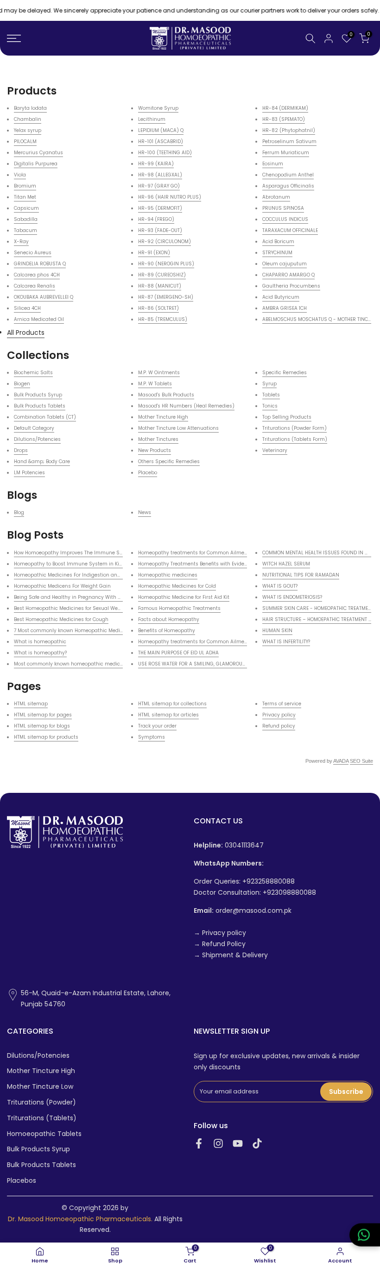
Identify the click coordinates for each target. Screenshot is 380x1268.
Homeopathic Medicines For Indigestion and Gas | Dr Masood (87, 574)
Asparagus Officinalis (288, 185)
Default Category (34, 428)
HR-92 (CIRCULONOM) (164, 241)
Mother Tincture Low (40, 1086)
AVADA (340, 761)
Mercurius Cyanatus (38, 152)
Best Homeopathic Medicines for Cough (61, 619)
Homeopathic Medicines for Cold (177, 586)
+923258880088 (268, 881)
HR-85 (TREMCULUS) (162, 319)
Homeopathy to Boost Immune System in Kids (69, 563)
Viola (20, 174)
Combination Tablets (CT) (45, 417)
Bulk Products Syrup (38, 394)
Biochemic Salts (33, 372)
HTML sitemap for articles (168, 714)
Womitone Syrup (158, 108)
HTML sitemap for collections (172, 703)
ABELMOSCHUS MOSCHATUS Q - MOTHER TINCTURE (320, 319)
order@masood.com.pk (242, 910)
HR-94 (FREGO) (156, 219)
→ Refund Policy (220, 944)
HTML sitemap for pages (43, 714)
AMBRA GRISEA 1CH (284, 308)
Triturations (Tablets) (41, 1118)
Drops (21, 450)
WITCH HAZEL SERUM (286, 563)
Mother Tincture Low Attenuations (178, 428)
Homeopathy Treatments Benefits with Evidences (197, 563)
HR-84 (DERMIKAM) (285, 108)
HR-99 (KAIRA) (156, 163)
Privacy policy (279, 714)
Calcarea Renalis (34, 285)
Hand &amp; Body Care (42, 461)
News (144, 512)
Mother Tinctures (158, 439)
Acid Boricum (278, 241)
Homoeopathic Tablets (44, 1134)
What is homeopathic (40, 641)
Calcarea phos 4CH (37, 274)
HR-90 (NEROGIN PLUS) (166, 263)
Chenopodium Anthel (288, 174)
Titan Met (25, 197)
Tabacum (25, 230)
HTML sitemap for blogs (42, 725)
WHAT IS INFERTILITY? (286, 641)
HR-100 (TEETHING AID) (165, 152)
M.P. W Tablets (155, 383)
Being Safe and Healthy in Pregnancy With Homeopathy (81, 597)
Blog (19, 512)
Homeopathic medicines (167, 574)
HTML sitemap (31, 703)
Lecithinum (151, 119)
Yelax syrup (27, 130)
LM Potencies (29, 472)
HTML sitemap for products (46, 737)
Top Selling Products (286, 417)
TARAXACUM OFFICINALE (290, 230)
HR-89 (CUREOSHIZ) (162, 274)
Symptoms (151, 737)
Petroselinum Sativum (289, 141)
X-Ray (21, 241)
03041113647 (229, 845)
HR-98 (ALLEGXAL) (160, 174)
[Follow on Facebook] (199, 1144)
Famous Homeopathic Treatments (179, 608)
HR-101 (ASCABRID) (160, 141)
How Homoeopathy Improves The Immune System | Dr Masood (89, 552)
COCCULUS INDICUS (285, 219)
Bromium (25, 185)
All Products (25, 332)
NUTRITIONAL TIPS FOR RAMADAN (300, 574)
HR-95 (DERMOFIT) (160, 208)
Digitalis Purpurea (35, 163)
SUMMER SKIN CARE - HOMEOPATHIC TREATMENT (318, 608)
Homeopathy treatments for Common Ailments (195, 552)
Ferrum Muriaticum (285, 152)
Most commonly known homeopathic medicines (72, 663)
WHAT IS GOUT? (280, 586)
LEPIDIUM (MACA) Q (161, 130)
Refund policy (278, 725)
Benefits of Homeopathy (166, 630)
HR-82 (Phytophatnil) (288, 130)
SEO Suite (361, 761)
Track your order (157, 725)
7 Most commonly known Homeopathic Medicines (73, 630)
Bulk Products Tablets (39, 405)
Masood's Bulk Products (166, 394)
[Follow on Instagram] (218, 1144)
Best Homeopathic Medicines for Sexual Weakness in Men (83, 608)
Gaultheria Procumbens (291, 285)
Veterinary (274, 450)
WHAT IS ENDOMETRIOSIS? (292, 597)
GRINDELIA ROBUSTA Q (40, 263)
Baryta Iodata (30, 108)
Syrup (269, 383)
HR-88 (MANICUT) (159, 285)
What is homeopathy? (40, 652)
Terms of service (281, 703)
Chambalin (27, 119)
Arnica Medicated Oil (39, 319)
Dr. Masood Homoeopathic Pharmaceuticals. (80, 1219)
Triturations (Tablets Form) (294, 439)
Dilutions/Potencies (37, 439)
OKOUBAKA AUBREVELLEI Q (43, 297)
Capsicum (26, 208)
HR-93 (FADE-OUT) (160, 230)
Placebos (21, 1180)
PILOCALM (25, 141)
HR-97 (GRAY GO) (159, 185)
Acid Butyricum (280, 297)
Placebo (147, 472)
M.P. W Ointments (159, 372)
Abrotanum (276, 197)
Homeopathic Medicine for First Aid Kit (183, 597)
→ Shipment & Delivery (231, 955)
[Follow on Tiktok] (257, 1144)
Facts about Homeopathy (168, 619)
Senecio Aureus (32, 252)
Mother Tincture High (163, 417)
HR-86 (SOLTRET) (158, 308)
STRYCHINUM (277, 252)
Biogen (22, 383)
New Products (154, 450)
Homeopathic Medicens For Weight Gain (62, 586)
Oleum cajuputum (284, 263)
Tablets (271, 394)
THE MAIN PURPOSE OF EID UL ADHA (178, 652)
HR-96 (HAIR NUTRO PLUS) (169, 197)
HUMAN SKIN (277, 630)
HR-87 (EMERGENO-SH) (165, 297)
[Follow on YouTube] (238, 1144)
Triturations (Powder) (41, 1102)
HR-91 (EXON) (154, 252)
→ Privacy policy (220, 933)
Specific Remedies (284, 372)
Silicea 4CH (27, 308)
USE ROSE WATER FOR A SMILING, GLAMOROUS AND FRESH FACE (211, 663)
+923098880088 (289, 892)
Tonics (270, 405)
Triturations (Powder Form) (294, 428)
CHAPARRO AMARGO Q (288, 274)
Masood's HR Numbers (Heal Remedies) (186, 405)
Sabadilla (26, 219)
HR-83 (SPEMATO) (283, 119)
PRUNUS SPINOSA (283, 208)
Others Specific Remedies (169, 461)
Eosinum (272, 163)
